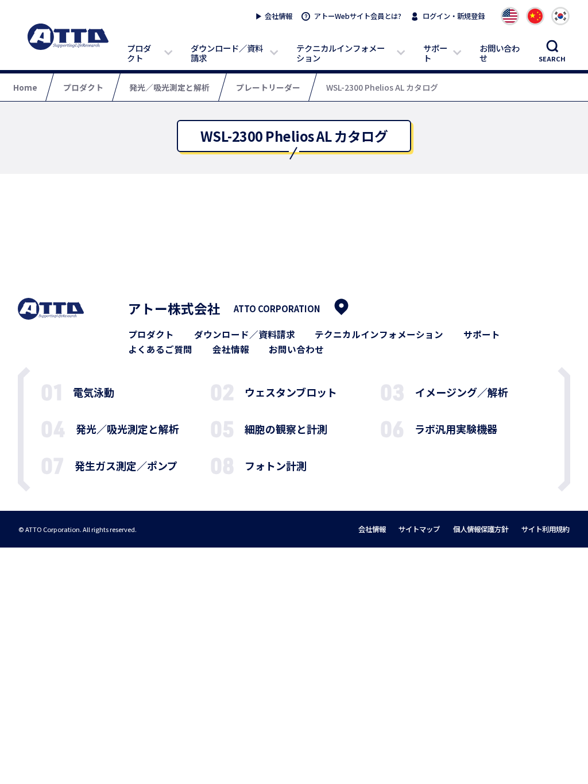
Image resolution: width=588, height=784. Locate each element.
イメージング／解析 (461, 392)
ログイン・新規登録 (454, 16)
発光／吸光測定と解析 (127, 428)
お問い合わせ (499, 53)
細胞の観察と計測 (286, 428)
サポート (435, 53)
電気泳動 (93, 392)
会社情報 (278, 16)
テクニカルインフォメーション (340, 53)
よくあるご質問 (160, 349)
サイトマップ (419, 529)
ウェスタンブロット (291, 392)
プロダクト (139, 53)
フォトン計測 (276, 465)
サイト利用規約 (545, 529)
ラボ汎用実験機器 (456, 428)
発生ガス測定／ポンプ (126, 465)
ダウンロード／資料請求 (227, 53)
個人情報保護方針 (480, 529)
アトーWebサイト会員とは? (357, 16)
